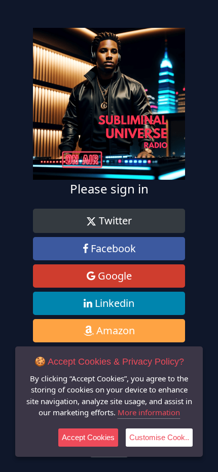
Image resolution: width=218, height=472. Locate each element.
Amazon (114, 330)
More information (149, 412)
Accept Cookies (88, 437)
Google (113, 276)
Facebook (112, 248)
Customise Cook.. (159, 437)
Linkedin (113, 303)
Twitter (114, 220)
